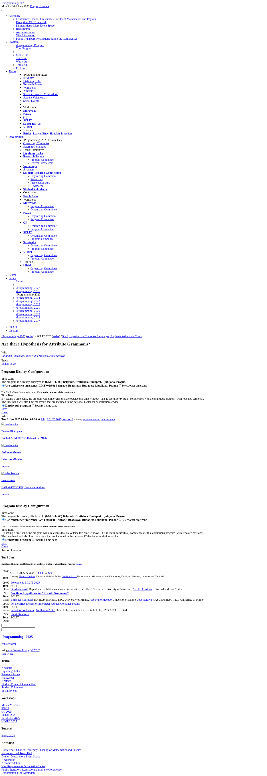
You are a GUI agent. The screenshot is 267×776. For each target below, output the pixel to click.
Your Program (24, 48)
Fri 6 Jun (21, 68)
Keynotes (28, 77)
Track (4, 360)
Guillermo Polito (45, 610)
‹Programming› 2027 (28, 288)
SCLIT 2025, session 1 (60, 419)
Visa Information (25, 35)
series (30, 336)
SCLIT (41, 572)
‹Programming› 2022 (28, 304)
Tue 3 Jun (21, 58)
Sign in (13, 326)
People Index (30, 196)
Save (4, 408)
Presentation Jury (40, 182)
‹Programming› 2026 (28, 291)
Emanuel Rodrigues (12, 355)
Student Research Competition (40, 94)
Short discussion (20, 614)
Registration (23, 28)
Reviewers (37, 185)
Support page (8, 653)
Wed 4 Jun (22, 61)
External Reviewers (42, 162)
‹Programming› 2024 (28, 297)
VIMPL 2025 (9, 721)
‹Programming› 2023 (28, 301)
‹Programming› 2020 (28, 310)
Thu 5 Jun (22, 64)
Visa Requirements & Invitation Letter (23, 766)
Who (4, 352)
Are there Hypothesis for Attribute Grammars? (40, 593)
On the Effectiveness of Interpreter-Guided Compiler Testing (45, 603)
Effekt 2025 (8, 735)
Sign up (13, 330)
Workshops (29, 87)
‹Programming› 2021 (28, 307)
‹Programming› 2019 (28, 314)
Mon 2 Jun (22, 55)
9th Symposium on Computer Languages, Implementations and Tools (102, 336)
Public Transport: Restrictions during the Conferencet (46, 38)
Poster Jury (37, 179)
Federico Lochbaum (22, 610)
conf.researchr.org (18, 650)
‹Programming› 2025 (13, 336)
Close (4, 412)
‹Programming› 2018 (28, 317)
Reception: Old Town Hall (31, 22)
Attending (14, 15)
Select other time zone (134, 385)
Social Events (31, 100)
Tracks (12, 71)
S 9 (42, 419)
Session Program (11, 550)
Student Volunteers (34, 97)
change (79, 564)
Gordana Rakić (108, 419)
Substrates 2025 (10, 718)
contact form (8, 643)
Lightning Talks (32, 81)
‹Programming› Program (30, 45)
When (4, 416)
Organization (16, 136)
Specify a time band (46, 405)
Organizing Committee (36, 143)
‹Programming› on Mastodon (18, 772)
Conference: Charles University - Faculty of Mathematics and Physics (56, 19)
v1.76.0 (35, 650)
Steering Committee (34, 146)
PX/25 (5, 708)
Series (19, 281)
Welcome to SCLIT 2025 (25, 582)
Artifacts (28, 91)
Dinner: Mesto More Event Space (35, 25)
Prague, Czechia (39, 6)
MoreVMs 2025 (10, 705)
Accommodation (25, 32)
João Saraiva (57, 355)
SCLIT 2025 (8, 363)
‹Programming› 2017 (28, 320)
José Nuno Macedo (37, 355)
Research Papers (32, 84)
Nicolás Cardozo (91, 419)
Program (14, 41)
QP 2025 (6, 711)
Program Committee (42, 159)
